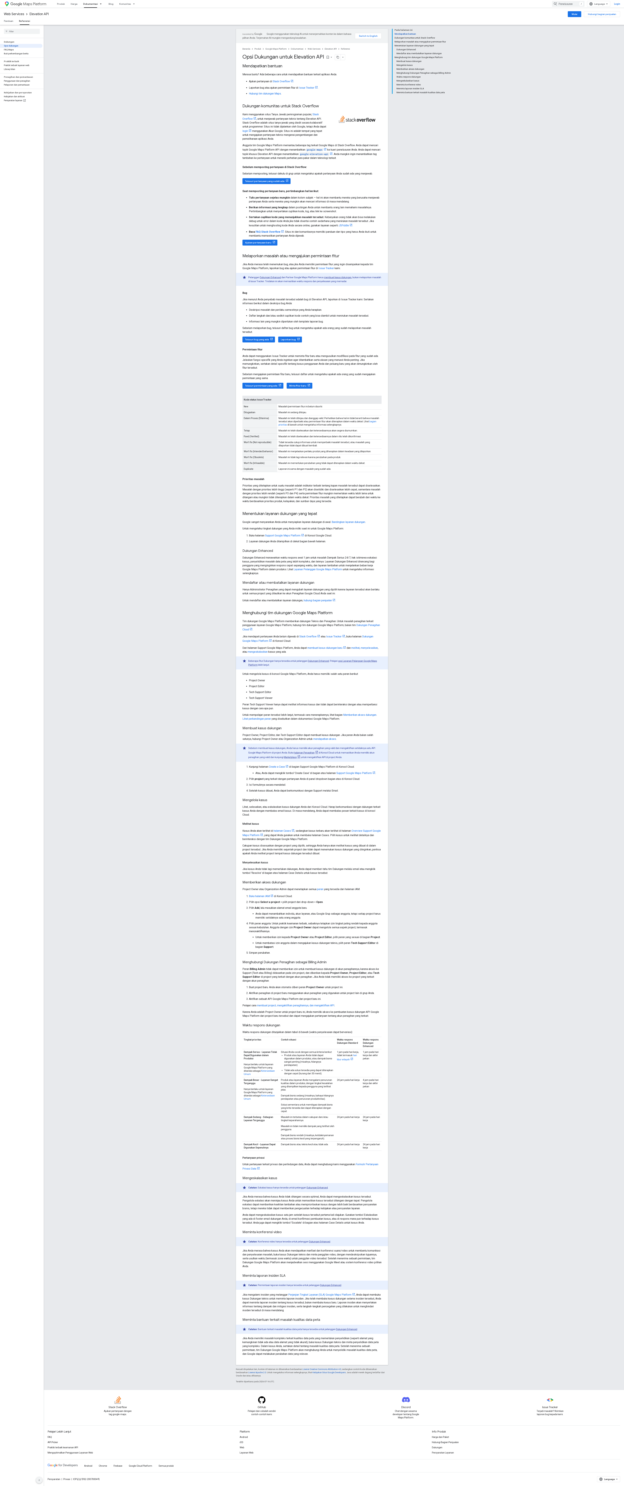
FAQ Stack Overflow (268, 231)
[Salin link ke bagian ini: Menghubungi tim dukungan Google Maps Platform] (335, 613)
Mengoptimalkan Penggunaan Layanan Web (70, 1452)
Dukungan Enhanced (270, 277)
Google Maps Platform (276, 49)
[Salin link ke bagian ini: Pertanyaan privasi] (268, 1158)
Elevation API (39, 14)
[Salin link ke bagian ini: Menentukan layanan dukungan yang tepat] (320, 514)
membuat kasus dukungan (337, 277)
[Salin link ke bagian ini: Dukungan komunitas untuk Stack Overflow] (322, 106)
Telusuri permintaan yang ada (261, 385)
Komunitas (125, 3)
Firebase (118, 1466)
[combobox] (568, 4)
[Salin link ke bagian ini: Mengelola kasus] (270, 800)
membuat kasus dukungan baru (324, 647)
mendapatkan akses (324, 738)
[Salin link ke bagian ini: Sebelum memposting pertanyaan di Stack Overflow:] (310, 167)
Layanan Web (247, 1452)
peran (320, 889)
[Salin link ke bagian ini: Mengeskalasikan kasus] (280, 1178)
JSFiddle (344, 225)
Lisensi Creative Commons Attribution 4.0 (322, 1369)
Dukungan (437, 1447)
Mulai (574, 14)
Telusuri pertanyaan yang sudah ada (264, 181)
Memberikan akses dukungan (359, 714)
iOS (241, 1442)
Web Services (14, 14)
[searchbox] (22, 31)
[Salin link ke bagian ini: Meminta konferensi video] (285, 1232)
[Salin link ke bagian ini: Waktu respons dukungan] (283, 1025)
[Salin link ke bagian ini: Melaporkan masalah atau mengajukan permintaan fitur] (342, 256)
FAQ (50, 1437)
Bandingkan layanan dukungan (348, 522)
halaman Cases (282, 830)
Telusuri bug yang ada (257, 339)
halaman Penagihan (304, 752)
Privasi (66, 1479)
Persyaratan (54, 1479)
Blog (111, 3)
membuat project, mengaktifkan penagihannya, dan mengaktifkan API (295, 1005)
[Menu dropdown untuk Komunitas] (135, 4)
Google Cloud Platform (140, 1466)
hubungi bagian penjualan (318, 600)
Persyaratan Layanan (443, 1452)
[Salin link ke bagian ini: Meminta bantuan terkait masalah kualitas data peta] (323, 1320)
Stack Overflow (281, 81)
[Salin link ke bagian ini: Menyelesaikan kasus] (271, 863)
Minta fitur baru (297, 385)
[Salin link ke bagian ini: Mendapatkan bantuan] (285, 66)
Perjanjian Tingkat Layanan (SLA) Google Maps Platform (319, 1294)
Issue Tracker (306, 87)
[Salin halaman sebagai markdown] (338, 57)
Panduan (8, 21)
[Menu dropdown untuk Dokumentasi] (102, 4)
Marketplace (290, 757)
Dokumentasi (90, 3)
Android (244, 1437)
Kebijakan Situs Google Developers (329, 1372)
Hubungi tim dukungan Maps (265, 93)
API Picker (53, 1442)
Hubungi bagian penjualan (602, 14)
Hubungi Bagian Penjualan (445, 1442)
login (245, 131)
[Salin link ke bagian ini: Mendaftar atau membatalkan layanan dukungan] (317, 583)
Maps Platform (34, 4)
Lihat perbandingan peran (256, 718)
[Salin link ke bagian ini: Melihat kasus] (262, 824)
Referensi (24, 21)
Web (242, 1447)
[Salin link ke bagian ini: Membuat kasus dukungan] (285, 728)
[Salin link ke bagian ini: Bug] (250, 293)
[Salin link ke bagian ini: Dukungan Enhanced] (276, 551)
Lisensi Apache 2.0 (257, 1372)
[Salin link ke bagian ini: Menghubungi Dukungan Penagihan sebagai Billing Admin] (330, 962)
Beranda (246, 49)
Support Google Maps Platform (282, 535)
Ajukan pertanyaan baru (258, 242)
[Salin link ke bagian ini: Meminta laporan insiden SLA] (289, 1276)
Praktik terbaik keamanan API (63, 1447)
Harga (74, 3)
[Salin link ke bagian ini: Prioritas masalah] (267, 479)
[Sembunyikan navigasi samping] (39, 1480)
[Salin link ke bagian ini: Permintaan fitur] (266, 350)
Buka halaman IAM (259, 896)
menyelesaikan (369, 647)
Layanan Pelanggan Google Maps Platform (318, 569)
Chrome (103, 1466)
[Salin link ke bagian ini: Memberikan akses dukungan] (289, 883)
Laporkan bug (288, 339)
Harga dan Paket (440, 1437)
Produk (61, 3)
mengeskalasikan (258, 651)
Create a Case (277, 766)
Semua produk (166, 1466)
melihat (355, 647)
